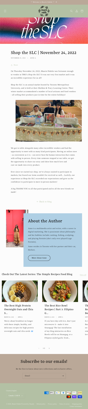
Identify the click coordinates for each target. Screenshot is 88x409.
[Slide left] (38, 348)
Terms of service (64, 404)
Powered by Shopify (27, 404)
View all (83, 275)
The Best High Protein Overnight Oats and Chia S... (18, 309)
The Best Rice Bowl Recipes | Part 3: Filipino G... (59, 309)
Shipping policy (77, 404)
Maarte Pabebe (16, 404)
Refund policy (41, 404)
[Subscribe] (63, 376)
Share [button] (16, 65)
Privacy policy (52, 404)
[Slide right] (49, 348)
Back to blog (45, 201)
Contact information (76, 406)
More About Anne (39, 258)
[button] (5, 11)
